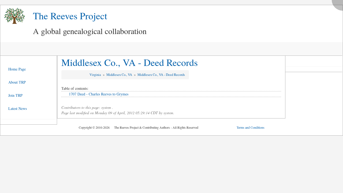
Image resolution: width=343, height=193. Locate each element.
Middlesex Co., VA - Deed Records (129, 62)
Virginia (96, 74)
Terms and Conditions (250, 127)
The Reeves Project (70, 15)
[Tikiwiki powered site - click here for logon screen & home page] (12, 15)
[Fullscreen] (339, 3)
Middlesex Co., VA (119, 74)
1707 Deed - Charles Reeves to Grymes (98, 93)
